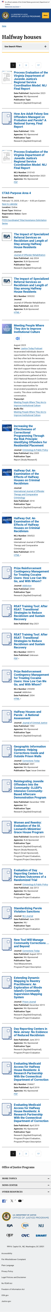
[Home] (25, 15)
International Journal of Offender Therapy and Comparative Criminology (29, 494)
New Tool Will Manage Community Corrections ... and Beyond (31, 943)
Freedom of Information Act (13, 1289)
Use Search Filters (13, 46)
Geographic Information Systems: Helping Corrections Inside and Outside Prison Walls (30, 751)
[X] (12, 1201)
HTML (17, 312)
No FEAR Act (6, 1283)
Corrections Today (31, 760)
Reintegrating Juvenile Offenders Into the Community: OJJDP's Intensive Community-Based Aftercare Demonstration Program (30, 789)
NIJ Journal (27, 916)
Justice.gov (6, 1301)
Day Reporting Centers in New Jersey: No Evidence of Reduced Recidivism (31, 1032)
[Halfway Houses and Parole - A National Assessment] (7, 722)
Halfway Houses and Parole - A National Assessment (27, 715)
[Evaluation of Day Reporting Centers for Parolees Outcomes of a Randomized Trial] (7, 880)
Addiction (26, 585)
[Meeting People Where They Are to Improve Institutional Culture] (7, 329)
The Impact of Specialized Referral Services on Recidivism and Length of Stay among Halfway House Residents (31, 241)
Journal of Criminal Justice (34, 722)
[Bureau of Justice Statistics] (25, 1229)
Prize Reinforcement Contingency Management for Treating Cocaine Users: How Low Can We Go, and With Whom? (31, 574)
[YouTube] (21, 1201)
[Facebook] (4, 1201)
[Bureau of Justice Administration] (10, 1227)
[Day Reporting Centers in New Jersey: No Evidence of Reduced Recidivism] (7, 1039)
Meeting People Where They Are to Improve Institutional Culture (29, 329)
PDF (16, 182)
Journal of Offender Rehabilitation (29, 255)
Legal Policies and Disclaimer (13, 1277)
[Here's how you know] (25, 4)
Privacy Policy (7, 1271)
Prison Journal (29, 1001)
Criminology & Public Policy (35, 450)
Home (4, 26)
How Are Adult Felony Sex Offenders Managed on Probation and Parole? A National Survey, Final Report (31, 120)
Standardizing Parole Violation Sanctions (28, 910)
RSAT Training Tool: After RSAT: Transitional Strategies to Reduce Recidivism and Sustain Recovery (31, 612)
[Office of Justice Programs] (5, 15)
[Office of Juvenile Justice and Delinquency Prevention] (10, 1237)
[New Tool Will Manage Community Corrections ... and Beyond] (7, 950)
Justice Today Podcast (31, 348)
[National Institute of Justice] (41, 1228)
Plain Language (7, 1265)
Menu (46, 15)
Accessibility (6, 1253)
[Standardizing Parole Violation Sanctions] (7, 918)
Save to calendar (9, 204)
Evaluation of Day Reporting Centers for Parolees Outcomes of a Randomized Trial (30, 875)
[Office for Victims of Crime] (25, 1237)
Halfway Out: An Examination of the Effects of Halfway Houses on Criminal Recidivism (27, 477)
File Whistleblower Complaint (13, 1259)
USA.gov (5, 1295)
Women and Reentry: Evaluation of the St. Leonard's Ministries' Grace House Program (29, 827)
